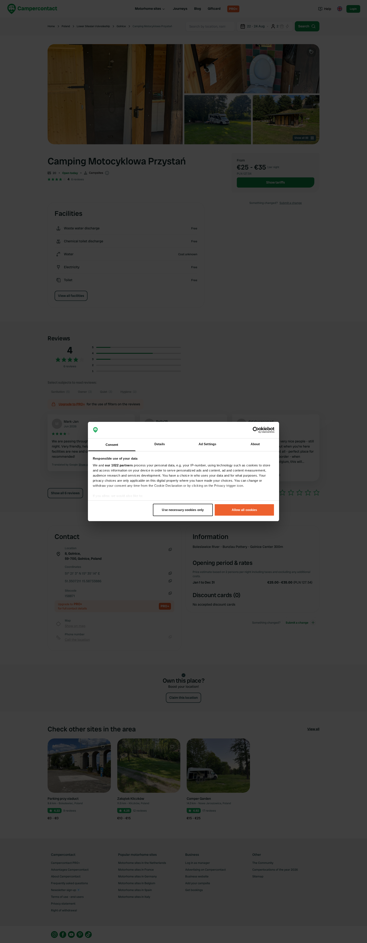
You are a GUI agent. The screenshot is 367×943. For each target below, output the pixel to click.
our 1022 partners (119, 465)
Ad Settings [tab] (207, 444)
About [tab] (255, 444)
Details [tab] (159, 444)
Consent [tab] (112, 444)
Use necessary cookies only (183, 510)
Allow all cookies (244, 510)
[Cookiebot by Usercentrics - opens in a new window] (255, 430)
